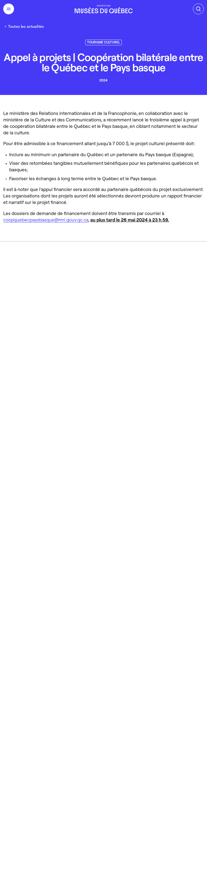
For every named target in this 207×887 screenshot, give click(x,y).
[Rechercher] (198, 9)
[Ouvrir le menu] (8, 9)
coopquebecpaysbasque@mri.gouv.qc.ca (45, 220)
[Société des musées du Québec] (104, 9)
